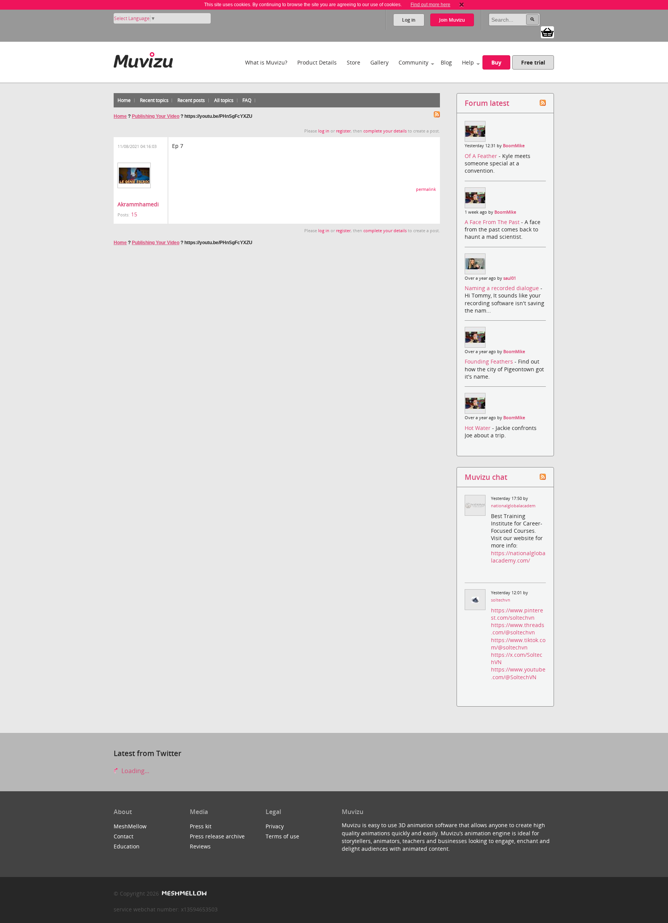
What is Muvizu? (266, 62)
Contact (123, 836)
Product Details (317, 62)
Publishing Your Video (155, 116)
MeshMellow (130, 826)
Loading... (134, 771)
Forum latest (487, 103)
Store (353, 62)
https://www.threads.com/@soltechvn (517, 628)
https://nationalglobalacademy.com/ (518, 556)
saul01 (509, 278)
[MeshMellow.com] (183, 893)
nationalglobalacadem (513, 505)
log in (323, 131)
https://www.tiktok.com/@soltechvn (518, 643)
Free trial (533, 62)
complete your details (385, 131)
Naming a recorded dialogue (502, 288)
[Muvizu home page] (143, 58)
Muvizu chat (486, 477)
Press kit (200, 826)
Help (468, 62)
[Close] (461, 4)
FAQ (246, 100)
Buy (496, 62)
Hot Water (478, 428)
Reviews (200, 846)
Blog (446, 62)
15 (134, 214)
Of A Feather (482, 156)
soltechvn (500, 600)
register (343, 131)
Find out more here (430, 4)
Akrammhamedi (138, 204)
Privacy (275, 826)
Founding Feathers (490, 361)
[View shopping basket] (547, 31)
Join (452, 20)
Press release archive (217, 836)
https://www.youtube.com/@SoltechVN (518, 673)
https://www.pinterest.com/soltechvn (517, 614)
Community (413, 62)
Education (127, 846)
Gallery (379, 62)
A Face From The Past (493, 222)
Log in (409, 20)
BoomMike (514, 145)
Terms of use (282, 836)
